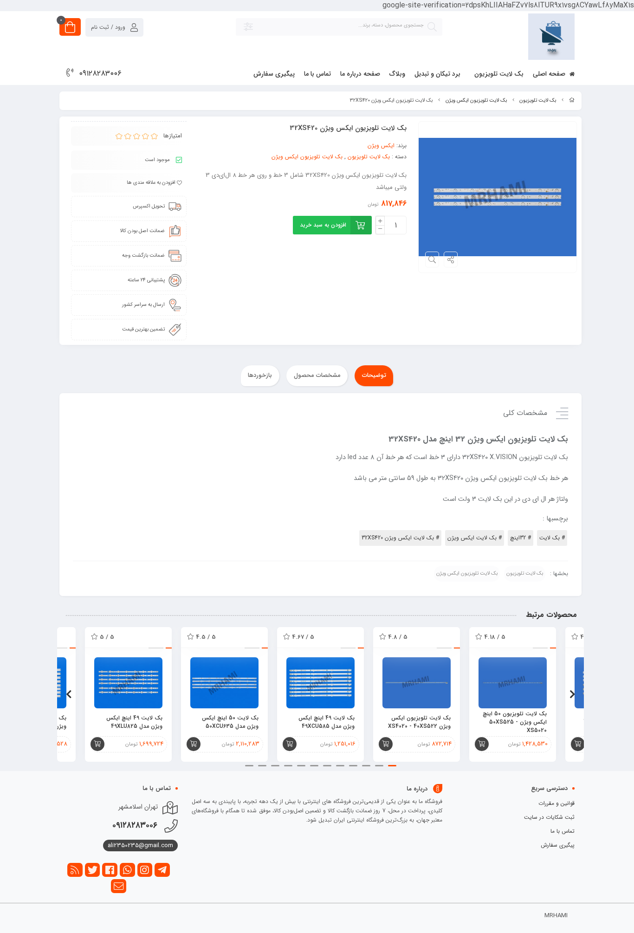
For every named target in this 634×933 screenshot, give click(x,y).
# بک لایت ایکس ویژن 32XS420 (400, 537)
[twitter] (92, 869)
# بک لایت (552, 537)
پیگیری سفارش (274, 74)
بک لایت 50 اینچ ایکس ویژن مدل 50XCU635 (230, 722)
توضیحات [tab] (374, 375)
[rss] (75, 869)
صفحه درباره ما (360, 74)
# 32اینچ (520, 537)
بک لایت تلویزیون (499, 74)
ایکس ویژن (381, 145)
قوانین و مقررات (556, 803)
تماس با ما (317, 74)
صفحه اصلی (550, 74)
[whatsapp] (127, 869)
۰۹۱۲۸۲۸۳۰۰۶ (100, 73)
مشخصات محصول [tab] (317, 375)
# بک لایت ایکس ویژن (474, 537)
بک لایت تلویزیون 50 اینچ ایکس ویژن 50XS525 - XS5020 (515, 722)
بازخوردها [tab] (260, 375)
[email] (118, 886)
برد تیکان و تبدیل (437, 74)
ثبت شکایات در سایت (549, 817)
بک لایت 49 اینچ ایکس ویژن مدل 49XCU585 (326, 722)
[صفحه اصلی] (572, 100)
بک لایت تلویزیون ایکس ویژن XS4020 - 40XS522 (419, 722)
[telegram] (162, 869)
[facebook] (110, 869)
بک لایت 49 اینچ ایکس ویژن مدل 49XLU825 (134, 722)
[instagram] (145, 869)
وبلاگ (397, 74)
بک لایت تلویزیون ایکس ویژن (476, 100)
